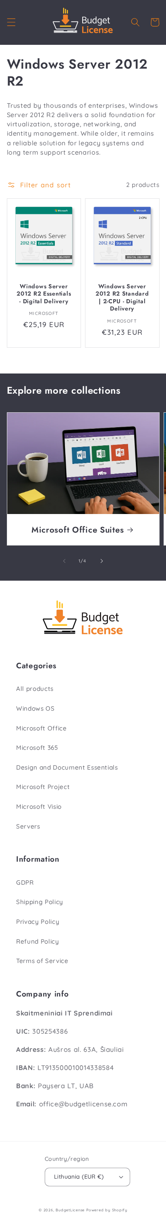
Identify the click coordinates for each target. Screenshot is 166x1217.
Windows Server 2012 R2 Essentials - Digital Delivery (44, 294)
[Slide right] (101, 561)
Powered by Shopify (106, 1210)
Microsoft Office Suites (77, 530)
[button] (11, 22)
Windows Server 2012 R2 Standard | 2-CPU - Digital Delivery (122, 297)
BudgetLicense (70, 1210)
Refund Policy (37, 941)
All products (35, 688)
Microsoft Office (41, 728)
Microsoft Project (43, 787)
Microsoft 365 (37, 747)
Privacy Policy (37, 921)
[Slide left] (64, 561)
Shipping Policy (39, 902)
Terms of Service (42, 961)
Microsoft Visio (39, 806)
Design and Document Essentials (67, 767)
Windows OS (35, 708)
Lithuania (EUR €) (79, 1176)
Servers (28, 826)
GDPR (25, 882)
